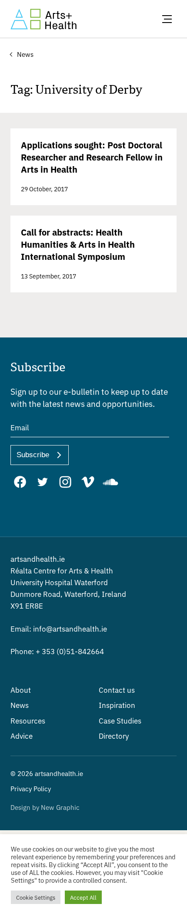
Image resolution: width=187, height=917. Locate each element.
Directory (114, 735)
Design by (45, 807)
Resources (27, 720)
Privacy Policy (30, 788)
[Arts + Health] (43, 19)
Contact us (117, 689)
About (20, 689)
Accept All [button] (83, 897)
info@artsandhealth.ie (58, 628)
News (19, 704)
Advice (21, 735)
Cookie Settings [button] (35, 897)
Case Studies (120, 720)
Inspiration (117, 704)
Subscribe (33, 455)
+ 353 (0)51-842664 (57, 650)
